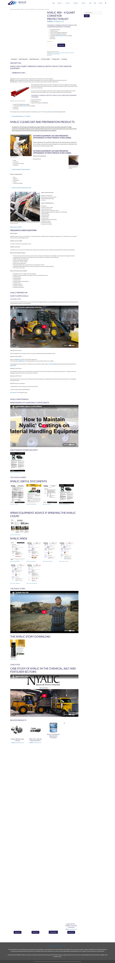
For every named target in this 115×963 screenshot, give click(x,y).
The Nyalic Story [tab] (55, 59)
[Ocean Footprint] (18, 3)
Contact (100, 3)
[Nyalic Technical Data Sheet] (34, 493)
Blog (95, 3)
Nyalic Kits (22, 9)
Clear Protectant (61, 52)
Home (53, 3)
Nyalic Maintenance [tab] (34, 59)
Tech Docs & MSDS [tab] (45, 59)
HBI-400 (50, 53)
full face (45, 111)
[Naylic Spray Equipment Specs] (20, 526)
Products (76, 3)
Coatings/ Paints (67, 52)
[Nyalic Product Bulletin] (50, 493)
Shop (90, 3)
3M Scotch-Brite (60, 35)
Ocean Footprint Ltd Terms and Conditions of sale (55, 961)
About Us (60, 3)
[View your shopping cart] (105, 3)
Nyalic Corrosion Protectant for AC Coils (21, 187)
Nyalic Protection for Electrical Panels (21, 169)
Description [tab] (14, 59)
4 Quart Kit (27, 9)
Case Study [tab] (64, 59)
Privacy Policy (44, 961)
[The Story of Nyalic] (17, 649)
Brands (83, 3)
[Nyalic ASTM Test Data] (17, 493)
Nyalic (18, 9)
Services (67, 3)
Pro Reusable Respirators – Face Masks (21, 116)
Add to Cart (61, 45)
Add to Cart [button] (17, 932)
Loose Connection (78, 961)
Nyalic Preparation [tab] (23, 59)
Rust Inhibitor (57, 53)
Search (86, 15)
